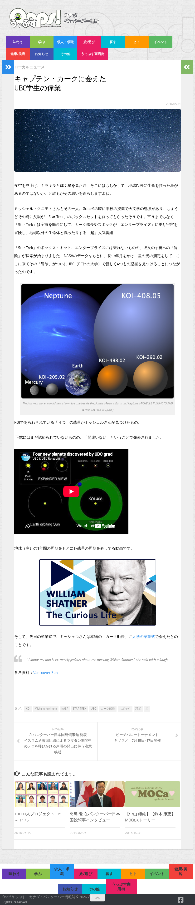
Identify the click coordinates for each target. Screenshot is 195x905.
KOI (28, 708)
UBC (93, 708)
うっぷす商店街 (92, 54)
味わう (18, 42)
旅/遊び (89, 42)
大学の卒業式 (143, 636)
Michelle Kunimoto (46, 708)
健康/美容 (17, 54)
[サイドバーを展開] (8, 67)
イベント (160, 42)
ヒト (136, 42)
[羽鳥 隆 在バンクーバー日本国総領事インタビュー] (97, 794)
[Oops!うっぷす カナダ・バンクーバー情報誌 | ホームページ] (55, 18)
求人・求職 (65, 42)
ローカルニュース (29, 67)
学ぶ (41, 42)
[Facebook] (180, 900)
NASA (64, 708)
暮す (113, 42)
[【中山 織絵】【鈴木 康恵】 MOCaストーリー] (152, 794)
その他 (65, 54)
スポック (125, 708)
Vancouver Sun (45, 672)
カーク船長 (108, 708)
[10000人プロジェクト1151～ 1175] (41, 794)
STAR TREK (79, 708)
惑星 (138, 708)
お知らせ (41, 54)
